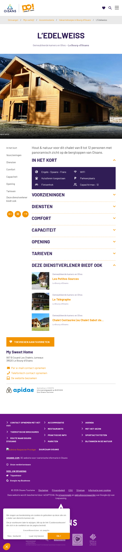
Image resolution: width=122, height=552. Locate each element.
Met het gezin (93, 428)
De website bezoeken (24, 378)
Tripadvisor (15, 475)
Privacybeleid (58, 490)
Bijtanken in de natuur (98, 441)
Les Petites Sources (65, 279)
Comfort (10, 169)
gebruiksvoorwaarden (85, 495)
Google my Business (20, 480)
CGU (70, 490)
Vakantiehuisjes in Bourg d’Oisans (75, 20)
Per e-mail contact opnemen (28, 368)
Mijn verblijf (29, 20)
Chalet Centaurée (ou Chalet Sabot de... (78, 320)
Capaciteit (11, 176)
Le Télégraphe (61, 299)
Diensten (11, 162)
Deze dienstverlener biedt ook (16, 199)
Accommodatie (46, 20)
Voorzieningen (13, 155)
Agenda (89, 422)
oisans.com (12, 457)
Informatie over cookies (99, 490)
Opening (10, 183)
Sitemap (80, 490)
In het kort (11, 147)
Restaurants (55, 428)
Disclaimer (43, 490)
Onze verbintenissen (20, 464)
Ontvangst (13, 20)
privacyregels (64, 495)
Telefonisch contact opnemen (29, 373)
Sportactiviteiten (96, 435)
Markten (53, 441)
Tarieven (11, 191)
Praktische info (57, 435)
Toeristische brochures (24, 432)
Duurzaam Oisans (48, 449)
